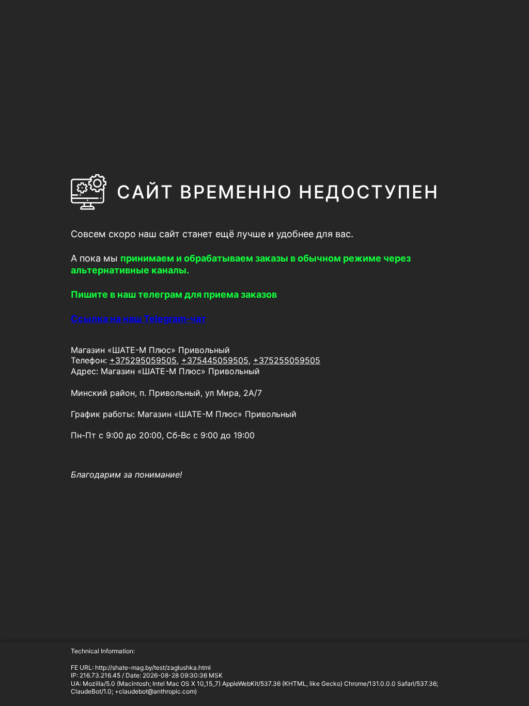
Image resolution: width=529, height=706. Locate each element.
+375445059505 (214, 360)
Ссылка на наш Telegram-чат (138, 318)
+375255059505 (286, 360)
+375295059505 (143, 360)
